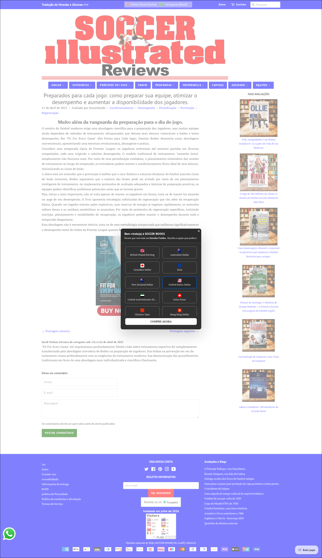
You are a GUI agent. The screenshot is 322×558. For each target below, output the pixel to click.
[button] (142, 252)
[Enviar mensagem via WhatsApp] (9, 533)
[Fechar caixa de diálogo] (199, 231)
